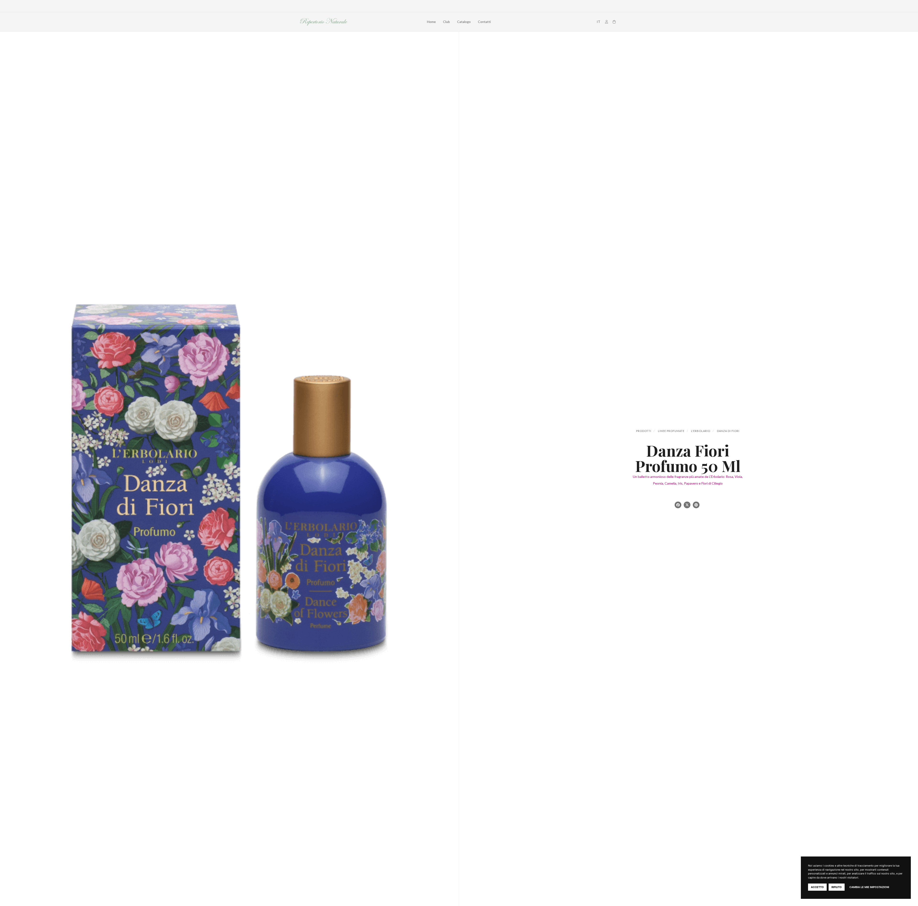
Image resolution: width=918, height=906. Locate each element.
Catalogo (464, 22)
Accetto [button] (817, 887)
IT (598, 22)
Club (446, 22)
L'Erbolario (700, 430)
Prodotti (643, 430)
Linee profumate (671, 430)
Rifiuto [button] (836, 887)
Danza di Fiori (728, 430)
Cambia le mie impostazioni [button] (869, 887)
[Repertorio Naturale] (323, 22)
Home (431, 22)
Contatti (484, 22)
